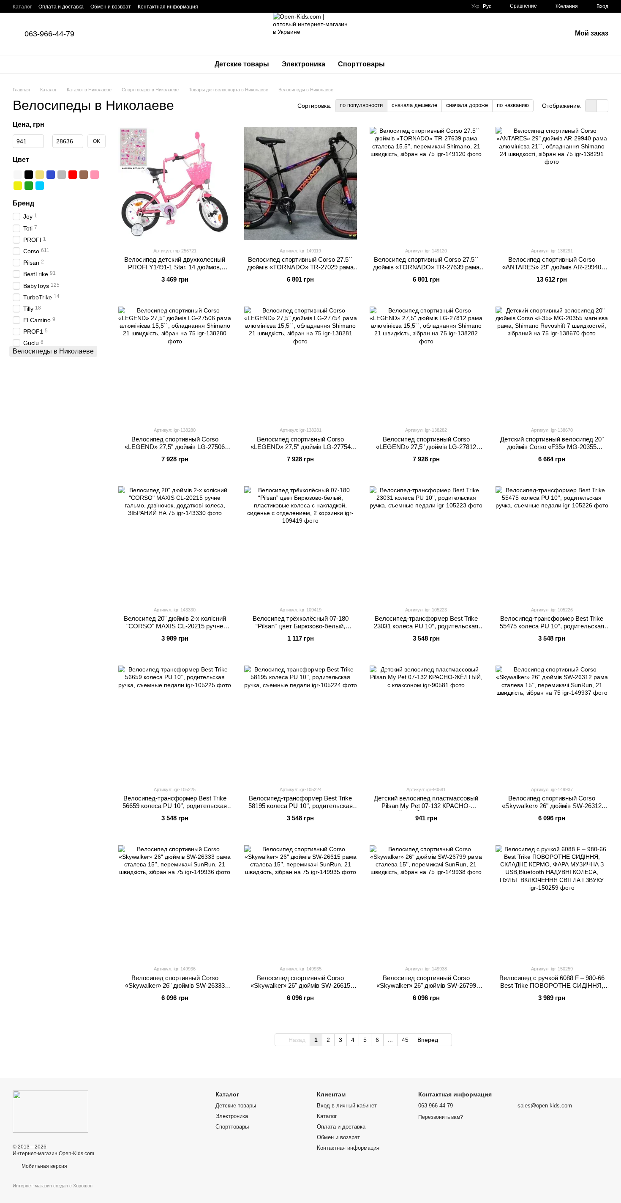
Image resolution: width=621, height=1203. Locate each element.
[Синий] (51, 175)
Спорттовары (361, 64)
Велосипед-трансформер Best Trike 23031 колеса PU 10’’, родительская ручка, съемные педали (426, 626)
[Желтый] (18, 186)
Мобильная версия (43, 1166)
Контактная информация (168, 7)
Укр (475, 6)
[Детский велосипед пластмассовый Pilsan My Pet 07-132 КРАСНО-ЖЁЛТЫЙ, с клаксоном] (426, 722)
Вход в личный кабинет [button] (347, 1105)
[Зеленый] (29, 186)
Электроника (303, 64)
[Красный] (73, 175)
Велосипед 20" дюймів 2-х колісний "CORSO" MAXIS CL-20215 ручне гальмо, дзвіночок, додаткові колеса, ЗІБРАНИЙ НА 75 (174, 630)
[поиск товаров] (406, 64)
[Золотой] (40, 175)
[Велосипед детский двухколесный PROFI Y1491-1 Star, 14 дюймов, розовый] (175, 183)
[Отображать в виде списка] (602, 105)
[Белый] (18, 175)
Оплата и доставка (61, 7)
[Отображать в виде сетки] (591, 105)
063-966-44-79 (49, 34)
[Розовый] (95, 175)
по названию (513, 105)
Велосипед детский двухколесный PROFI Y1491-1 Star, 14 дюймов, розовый (174, 267)
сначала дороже (467, 105)
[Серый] (62, 175)
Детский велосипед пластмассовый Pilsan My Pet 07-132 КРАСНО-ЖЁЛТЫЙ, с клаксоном (426, 806)
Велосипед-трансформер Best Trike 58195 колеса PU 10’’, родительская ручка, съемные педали (300, 806)
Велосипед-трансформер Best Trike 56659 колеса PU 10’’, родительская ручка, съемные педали (175, 806)
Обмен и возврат (110, 7)
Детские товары (242, 64)
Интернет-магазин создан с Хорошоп (53, 1185)
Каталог (22, 7)
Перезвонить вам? (440, 1117)
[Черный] (29, 175)
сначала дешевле (414, 105)
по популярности (361, 105)
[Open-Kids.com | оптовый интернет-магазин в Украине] (50, 1111)
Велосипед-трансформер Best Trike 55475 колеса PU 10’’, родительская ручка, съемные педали (552, 626)
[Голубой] (40, 186)
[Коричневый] (84, 175)
